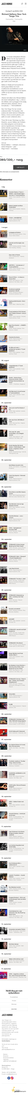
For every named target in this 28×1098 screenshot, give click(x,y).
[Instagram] (12, 1079)
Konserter (5, 1056)
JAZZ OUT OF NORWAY (10, 1061)
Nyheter (5, 1054)
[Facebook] (9, 1079)
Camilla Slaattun (6, 1040)
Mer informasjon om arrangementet (9, 171)
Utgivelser (6, 1059)
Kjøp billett (20, 167)
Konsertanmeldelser (8, 1057)
